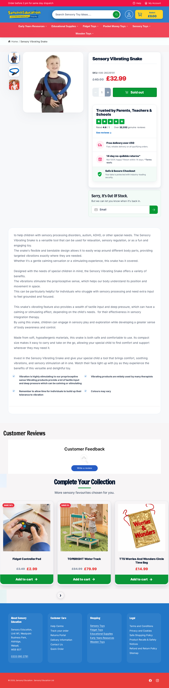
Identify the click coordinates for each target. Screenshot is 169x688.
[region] (84, 544)
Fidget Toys (96, 629)
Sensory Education (24, 680)
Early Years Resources (102, 637)
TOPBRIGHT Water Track (84, 559)
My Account (155, 3)
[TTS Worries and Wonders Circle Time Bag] (141, 527)
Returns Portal (58, 635)
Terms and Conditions (141, 626)
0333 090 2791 (19, 656)
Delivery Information (61, 639)
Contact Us (57, 644)
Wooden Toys (97, 641)
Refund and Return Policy (143, 648)
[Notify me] (154, 210)
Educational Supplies (101, 633)
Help (138, 3)
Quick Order (57, 648)
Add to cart (24, 579)
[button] (149, 14)
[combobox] (86, 14)
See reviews (103, 133)
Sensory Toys (97, 625)
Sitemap (134, 653)
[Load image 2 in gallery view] (14, 71)
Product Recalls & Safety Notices (143, 641)
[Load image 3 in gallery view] (14, 85)
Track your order (59, 630)
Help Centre (57, 626)
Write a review (84, 468)
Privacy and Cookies (141, 630)
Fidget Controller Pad (27, 559)
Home (14, 41)
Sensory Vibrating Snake (33, 41)
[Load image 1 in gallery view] (14, 58)
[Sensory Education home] (27, 14)
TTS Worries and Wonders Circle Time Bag (141, 560)
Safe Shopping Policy (141, 635)
